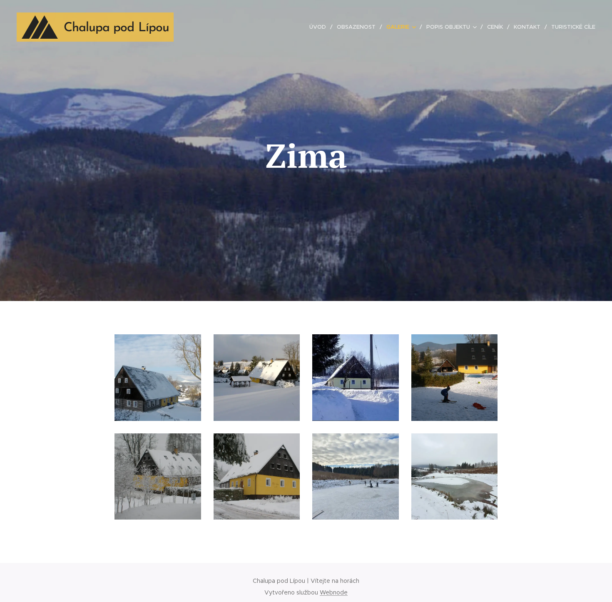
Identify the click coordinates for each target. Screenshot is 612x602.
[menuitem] (320, 27)
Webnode (334, 592)
